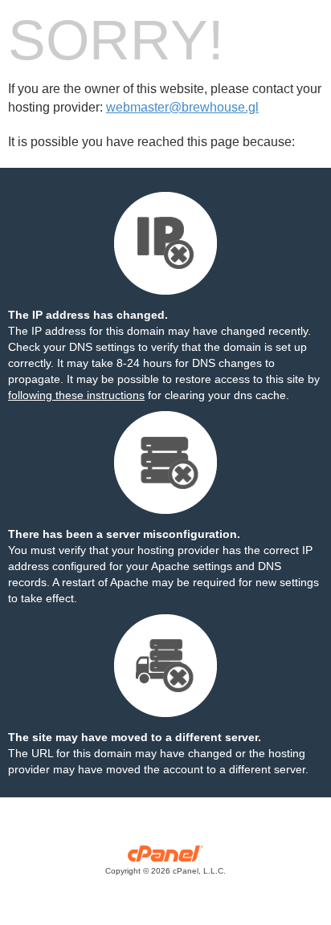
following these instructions (76, 395)
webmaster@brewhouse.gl (182, 107)
